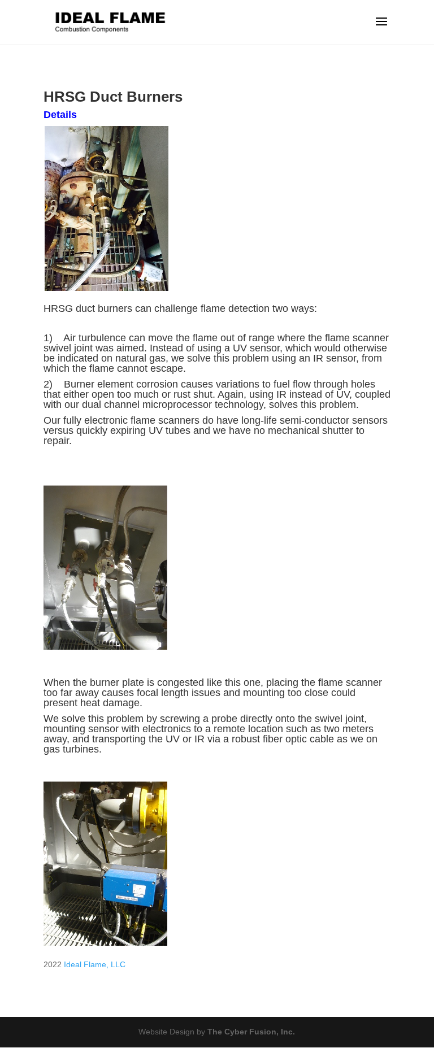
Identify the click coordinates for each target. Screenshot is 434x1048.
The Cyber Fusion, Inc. (251, 1031)
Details (60, 114)
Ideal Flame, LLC (94, 964)
